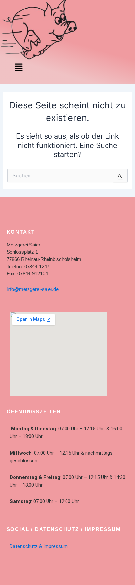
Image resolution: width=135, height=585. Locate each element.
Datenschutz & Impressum (39, 546)
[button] (18, 67)
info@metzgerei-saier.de (33, 289)
